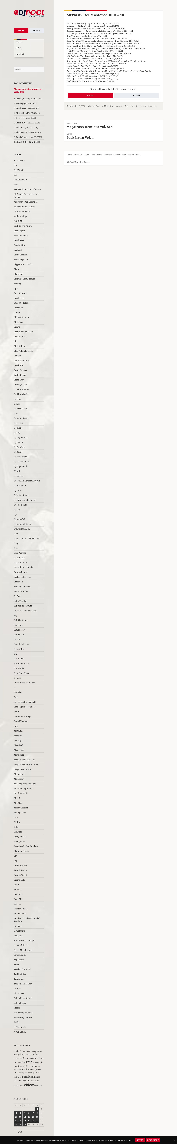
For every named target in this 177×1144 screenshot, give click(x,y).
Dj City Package (21, 437)
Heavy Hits (19, 649)
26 (25, 1124)
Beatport (18, 250)
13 (29, 1117)
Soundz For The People (24, 940)
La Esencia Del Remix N (25, 702)
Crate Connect (20, 370)
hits (41, 1062)
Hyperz (17, 678)
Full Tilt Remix (20, 620)
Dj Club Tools (20, 447)
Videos (17, 1007)
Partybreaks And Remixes (26, 846)
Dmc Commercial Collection (26, 538)
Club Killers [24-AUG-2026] (28, 113)
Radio (16, 884)
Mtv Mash (18, 803)
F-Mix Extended (21, 591)
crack (22, 1058)
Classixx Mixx (20, 336)
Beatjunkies (19, 245)
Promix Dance (20, 870)
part (25, 1072)
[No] (174, 1140)
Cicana (17, 327)
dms (24, 1062)
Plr (15, 856)
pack (21, 1073)
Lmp (16, 726)
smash (16, 1081)
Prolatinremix (20, 865)
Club (16, 341)
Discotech (18, 423)
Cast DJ (17, 312)
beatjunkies (37, 1051)
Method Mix (19, 774)
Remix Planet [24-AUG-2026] (29, 137)
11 (20, 1117)
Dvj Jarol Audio (21, 562)
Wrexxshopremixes (23, 1017)
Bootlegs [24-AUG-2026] (26, 103)
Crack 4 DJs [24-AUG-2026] (28, 122)
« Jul (20, 1132)
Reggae (17, 904)
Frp (15, 615)
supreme (22, 1080)
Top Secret (19, 959)
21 (33, 1120)
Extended (18, 581)
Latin (16, 711)
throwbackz (35, 1081)
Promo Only (19, 880)
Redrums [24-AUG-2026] (27, 127)
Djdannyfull (19, 519)
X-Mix (16, 1022)
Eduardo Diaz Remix (23, 567)
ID (15, 687)
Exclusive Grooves (22, 577)
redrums (17, 1077)
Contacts (20, 54)
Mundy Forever (21, 807)
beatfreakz (26, 1051)
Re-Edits (18, 889)
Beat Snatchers (21, 235)
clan (32, 1054)
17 (16, 1120)
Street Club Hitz (21, 945)
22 (37, 1120)
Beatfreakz (19, 240)
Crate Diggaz (20, 375)
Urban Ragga (20, 1003)
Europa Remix (20, 572)
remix (26, 1076)
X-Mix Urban (20, 1032)
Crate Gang (19, 379)
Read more (153, 1140)
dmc (16, 1062)
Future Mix (19, 634)
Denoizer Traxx (21, 418)
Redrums (18, 894)
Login (21, 30)
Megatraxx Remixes (23, 769)
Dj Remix (18, 490)
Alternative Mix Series (24, 206)
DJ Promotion (20, 485)
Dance (17, 403)
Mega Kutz (19, 755)
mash (15, 1069)
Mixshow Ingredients (23, 788)
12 (25, 1117)
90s (15, 175)
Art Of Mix (19, 221)
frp (34, 1062)
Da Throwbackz (21, 394)
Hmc (16, 654)
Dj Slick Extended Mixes (25, 500)
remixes (35, 1076)
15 (37, 1117)
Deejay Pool (94, 106)
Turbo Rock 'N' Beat (23, 983)
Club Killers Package (23, 351)
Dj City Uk (18, 442)
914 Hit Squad (20, 179)
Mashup (17, 740)
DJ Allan (17, 428)
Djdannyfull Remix (22, 524)
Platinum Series (21, 851)
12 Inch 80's (19, 160)
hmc (16, 1066)
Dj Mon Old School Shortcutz (27, 480)
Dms (16, 548)
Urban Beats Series (22, 998)
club (36, 1054)
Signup (36, 30)
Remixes (18, 926)
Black (16, 269)
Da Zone (17, 399)
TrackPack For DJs (22, 969)
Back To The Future (23, 226)
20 (29, 1120)
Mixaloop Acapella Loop (25, 783)
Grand (17, 639)
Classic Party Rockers (23, 331)
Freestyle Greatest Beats (25, 610)
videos (29, 1084)
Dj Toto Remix (20, 504)
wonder (38, 1085)
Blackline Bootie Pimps (24, 278)
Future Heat (19, 630)
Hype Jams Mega (21, 673)
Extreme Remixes (22, 586)
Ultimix (17, 988)
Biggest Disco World (23, 264)
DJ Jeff (17, 471)
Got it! (139, 1140)
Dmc (16, 533)
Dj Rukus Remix (21, 495)
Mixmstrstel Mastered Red (116, 106)
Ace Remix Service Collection (27, 189)
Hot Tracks (19, 668)
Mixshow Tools (21, 793)
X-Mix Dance (20, 1027)
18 (20, 1120)
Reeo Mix (18, 899)
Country (17, 355)
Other (16, 827)
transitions (18, 1085)
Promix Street (20, 875)
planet (30, 1073)
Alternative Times (22, 211)
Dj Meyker (19, 476)
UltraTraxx (19, 993)
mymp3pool (36, 1069)
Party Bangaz (20, 836)
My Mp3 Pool (20, 812)
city (27, 1054)
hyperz (21, 1066)
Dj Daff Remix (20, 456)
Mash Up (18, 735)
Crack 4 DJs (19, 365)
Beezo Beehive (20, 254)
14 (33, 1117)
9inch (16, 184)
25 (20, 1124)
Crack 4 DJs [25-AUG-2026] (29, 142)
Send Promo (96, 154)
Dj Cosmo (18, 452)
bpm (16, 288)
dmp (19, 1062)
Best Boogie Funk (22, 259)
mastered (136, 106)
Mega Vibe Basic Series (24, 759)
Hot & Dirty (19, 658)
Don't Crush (19, 557)
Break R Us (19, 298)
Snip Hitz (18, 935)
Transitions (19, 979)
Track (16, 964)
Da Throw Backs (21, 389)
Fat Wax (17, 596)
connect (16, 1058)
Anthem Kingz (20, 216)
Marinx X (18, 730)
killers (27, 1066)
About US (78, 154)
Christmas (18, 322)
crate (27, 1058)
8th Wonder (19, 170)
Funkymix (18, 625)
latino (38, 1066)
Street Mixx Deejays (23, 950)
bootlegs (17, 1055)
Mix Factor (19, 779)
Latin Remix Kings (22, 716)
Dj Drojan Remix (21, 461)
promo (36, 1072)
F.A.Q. (19, 48)
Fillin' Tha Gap (20, 601)
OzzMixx (18, 831)
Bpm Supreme (20, 293)
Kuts (16, 697)
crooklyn (34, 1057)
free (29, 1062)
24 (16, 1124)
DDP (16, 413)
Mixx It (17, 798)
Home (19, 42)
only (16, 1072)
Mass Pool (18, 745)
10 (16, 1117)
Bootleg (17, 283)
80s (15, 165)
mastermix (23, 1069)
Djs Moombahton (22, 529)
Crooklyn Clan (20, 384)
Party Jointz (19, 841)
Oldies (17, 822)
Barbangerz (19, 230)
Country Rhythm (21, 360)
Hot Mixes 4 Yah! (21, 663)
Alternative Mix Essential (25, 202)
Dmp (16, 543)
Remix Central (20, 908)
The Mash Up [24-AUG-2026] (29, 132)
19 (25, 1120)
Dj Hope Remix (21, 466)
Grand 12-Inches (21, 644)
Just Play (18, 692)
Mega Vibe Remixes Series (26, 764)
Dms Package (20, 553)
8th (15, 1051)
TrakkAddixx (20, 974)
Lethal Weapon (21, 721)
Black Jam (18, 274)
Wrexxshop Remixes (23, 1012)
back (19, 1051)
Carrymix (18, 307)
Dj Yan (17, 509)
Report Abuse (134, 154)
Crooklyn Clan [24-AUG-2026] (29, 98)
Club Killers (19, 346)
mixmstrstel (147, 106)
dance (41, 1058)
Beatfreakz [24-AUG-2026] (28, 108)
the (28, 1080)
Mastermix (19, 750)
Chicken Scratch (21, 317)
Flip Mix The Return (23, 605)
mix (29, 1069)
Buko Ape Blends (21, 303)
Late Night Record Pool (24, 706)
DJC (15, 514)
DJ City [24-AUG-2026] (26, 118)
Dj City (17, 432)
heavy (37, 1062)
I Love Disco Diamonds (24, 682)
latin (33, 1066)
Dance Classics (20, 408)
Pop (15, 860)
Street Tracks (20, 955)
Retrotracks (19, 931)
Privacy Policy (119, 154)
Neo (16, 817)
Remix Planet (20, 913)
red (155, 106)
